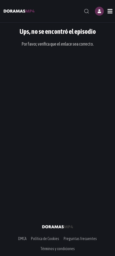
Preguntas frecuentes (80, 238)
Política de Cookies (45, 238)
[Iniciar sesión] (99, 11)
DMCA (22, 238)
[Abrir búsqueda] (87, 11)
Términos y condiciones (57, 248)
